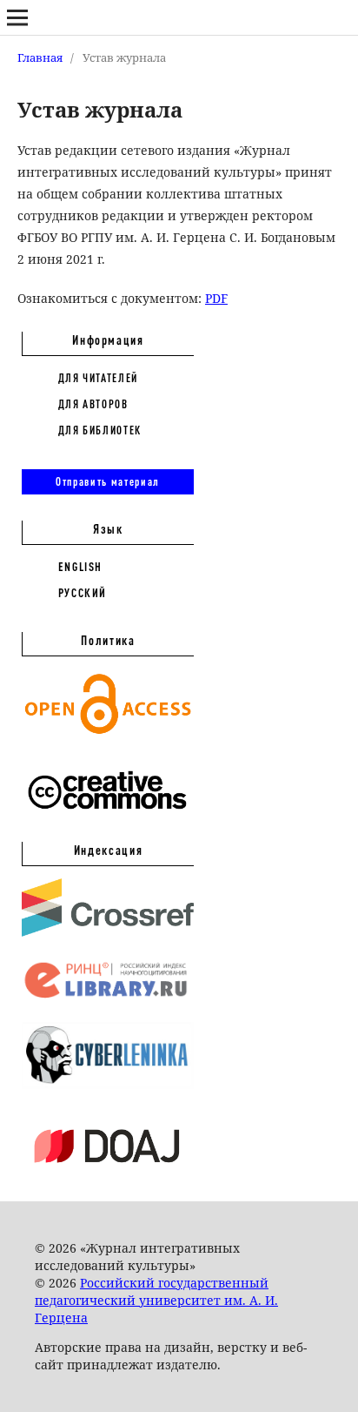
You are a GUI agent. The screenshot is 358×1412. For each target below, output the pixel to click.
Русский (83, 593)
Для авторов (93, 404)
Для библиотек (100, 430)
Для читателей (98, 378)
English (80, 567)
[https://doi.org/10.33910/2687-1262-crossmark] (108, 932)
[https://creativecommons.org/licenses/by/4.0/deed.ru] (108, 818)
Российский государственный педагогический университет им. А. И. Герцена (156, 1300)
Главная (40, 57)
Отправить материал (108, 481)
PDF (216, 298)
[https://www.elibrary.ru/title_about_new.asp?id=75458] (108, 998)
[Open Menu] (17, 17)
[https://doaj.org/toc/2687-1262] (108, 1177)
